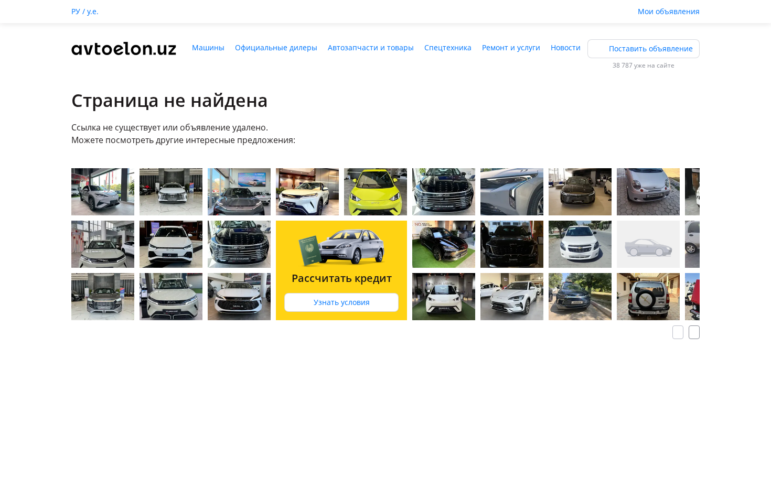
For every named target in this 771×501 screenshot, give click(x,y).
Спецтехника (448, 47)
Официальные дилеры (276, 47)
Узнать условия (342, 302)
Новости (566, 47)
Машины (208, 47)
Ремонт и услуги (511, 47)
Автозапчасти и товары (371, 47)
